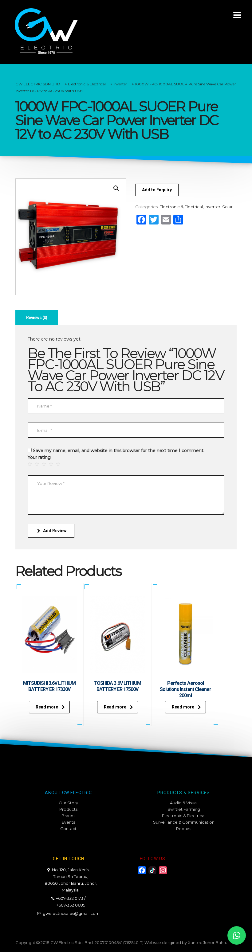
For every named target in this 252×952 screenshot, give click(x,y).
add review (54, 530)
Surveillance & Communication (184, 822)
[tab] (36, 317)
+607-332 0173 (69, 898)
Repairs (183, 828)
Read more (47, 706)
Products (68, 809)
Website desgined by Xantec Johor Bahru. (186, 942)
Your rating (39, 457)
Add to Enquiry (157, 189)
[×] (236, 935)
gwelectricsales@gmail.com (71, 913)
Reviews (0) (36, 317)
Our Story (68, 802)
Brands (68, 815)
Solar (227, 206)
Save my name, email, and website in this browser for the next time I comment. (118, 450)
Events (68, 822)
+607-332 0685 (70, 905)
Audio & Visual (184, 802)
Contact (68, 828)
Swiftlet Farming (183, 809)
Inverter (212, 206)
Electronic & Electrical (181, 206)
